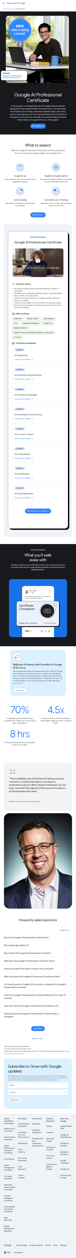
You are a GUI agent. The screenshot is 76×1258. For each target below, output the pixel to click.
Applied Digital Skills (66, 1127)
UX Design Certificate (8, 1177)
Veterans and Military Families (51, 1166)
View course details (23, 360)
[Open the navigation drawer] (3, 3)
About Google (21, 1245)
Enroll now (20, 690)
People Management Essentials (9, 1228)
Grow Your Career (50, 1157)
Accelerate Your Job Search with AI (23, 1134)
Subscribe (14, 1100)
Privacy (48, 1245)
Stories (49, 1126)
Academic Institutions (36, 1131)
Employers (36, 1124)
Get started (37, 126)
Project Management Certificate (9, 1167)
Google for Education (64, 1153)
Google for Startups (64, 1144)
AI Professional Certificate (23, 1125)
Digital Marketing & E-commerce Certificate (9, 1149)
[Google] (7, 1245)
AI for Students (21, 1151)
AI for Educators (22, 1168)
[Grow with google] (16, 3)
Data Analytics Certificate (9, 1138)
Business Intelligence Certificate (8, 1198)
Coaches (49, 1132)
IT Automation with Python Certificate (9, 1209)
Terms (55, 1245)
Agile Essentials (8, 1219)
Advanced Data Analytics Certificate (9, 1187)
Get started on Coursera (37, 511)
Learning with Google (65, 1176)
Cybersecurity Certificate (9, 1130)
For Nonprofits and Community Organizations (37, 1142)
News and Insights (50, 1140)
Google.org (64, 1169)
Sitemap (63, 1245)
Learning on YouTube (51, 1148)
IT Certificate (9, 1159)
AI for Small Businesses (22, 1159)
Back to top (37, 1039)
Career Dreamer (21, 1176)
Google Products (36, 1245)
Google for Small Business (66, 1136)
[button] (38, 263)
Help (9, 1252)
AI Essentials (23, 1143)
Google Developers (64, 1162)
